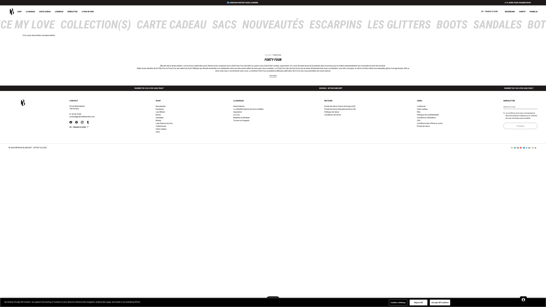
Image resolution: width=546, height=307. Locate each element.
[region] (273, 302)
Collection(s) (95, 24)
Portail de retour (423, 126)
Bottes (158, 120)
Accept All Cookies (440, 302)
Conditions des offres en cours (429, 123)
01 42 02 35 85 (75, 114)
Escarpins (336, 24)
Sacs (224, 24)
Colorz (43, 148)
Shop (19, 12)
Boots (452, 24)
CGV (418, 120)
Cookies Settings (398, 302)
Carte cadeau (45, 12)
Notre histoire (238, 106)
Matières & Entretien (241, 118)
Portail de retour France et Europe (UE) (339, 106)
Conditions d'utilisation (426, 118)
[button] (533, 12)
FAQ (418, 112)
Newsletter (72, 12)
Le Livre (236, 115)
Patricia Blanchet (23, 148)
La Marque (30, 12)
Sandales (497, 24)
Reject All (418, 302)
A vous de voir (88, 12)
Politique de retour (331, 112)
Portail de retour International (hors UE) (340, 109)
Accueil (268, 55)
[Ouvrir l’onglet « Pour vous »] (523, 299)
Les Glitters (399, 24)
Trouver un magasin (241, 120)
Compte (522, 12)
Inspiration (237, 112)
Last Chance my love (164, 123)
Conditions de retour (332, 115)
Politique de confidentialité (428, 115)
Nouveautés (273, 24)
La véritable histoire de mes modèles (248, 109)
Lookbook (59, 12)
